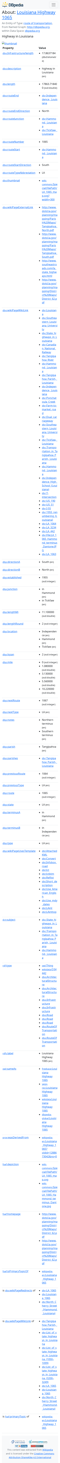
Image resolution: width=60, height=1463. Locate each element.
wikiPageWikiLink (15, 310)
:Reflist (48, 877)
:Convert (49, 858)
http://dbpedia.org (38, 27)
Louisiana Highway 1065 (28, 14)
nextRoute (11, 700)
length (9, 84)
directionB (11, 569)
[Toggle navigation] (53, 5)
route (8, 793)
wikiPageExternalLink (18, 207)
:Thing (47, 965)
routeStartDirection (17, 165)
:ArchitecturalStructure (49, 980)
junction (10, 589)
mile (8, 662)
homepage (11, 1214)
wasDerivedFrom (16, 1137)
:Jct (45, 870)
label (8, 1053)
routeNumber (13, 141)
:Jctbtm (48, 874)
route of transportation (38, 23)
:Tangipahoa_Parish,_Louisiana (49, 378)
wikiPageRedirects (18, 1290)
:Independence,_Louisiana (49, 99)
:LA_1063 (49, 554)
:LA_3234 (49, 527)
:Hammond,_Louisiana (49, 122)
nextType (11, 712)
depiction (11, 1164)
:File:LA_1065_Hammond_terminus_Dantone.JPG (49, 542)
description (12, 68)
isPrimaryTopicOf (15, 1271)
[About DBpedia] (12, 4)
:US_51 (48, 504)
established (12, 577)
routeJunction (13, 118)
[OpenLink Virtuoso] (18, 1441)
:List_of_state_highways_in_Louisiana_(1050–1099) (49, 1355)
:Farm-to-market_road (49, 409)
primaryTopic (15, 1416)
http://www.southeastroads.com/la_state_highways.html (49, 268)
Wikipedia (47, 1449)
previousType (13, 785)
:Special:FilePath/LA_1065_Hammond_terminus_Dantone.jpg (49, 1195)
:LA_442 (48, 531)
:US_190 (48, 501)
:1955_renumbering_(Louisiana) (49, 516)
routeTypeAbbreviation (19, 172)
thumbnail (11, 180)
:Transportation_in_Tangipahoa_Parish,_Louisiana (49, 455)
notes (8, 720)
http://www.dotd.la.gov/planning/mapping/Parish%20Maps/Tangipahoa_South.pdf (49, 245)
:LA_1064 (49, 523)
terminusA (11, 812)
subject (9, 919)
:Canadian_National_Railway (49, 348)
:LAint (47, 908)
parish (9, 746)
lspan (8, 654)
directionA (11, 562)
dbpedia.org (32, 31)
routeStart (11, 149)
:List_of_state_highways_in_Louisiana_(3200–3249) (49, 1374)
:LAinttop (49, 912)
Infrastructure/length (18, 53)
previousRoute (14, 773)
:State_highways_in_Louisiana (49, 337)
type (8, 843)
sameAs (9, 1068)
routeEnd (11, 95)
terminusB (11, 828)
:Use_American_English (49, 892)
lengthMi (10, 612)
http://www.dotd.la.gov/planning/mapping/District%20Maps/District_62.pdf (49, 291)
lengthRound (13, 623)
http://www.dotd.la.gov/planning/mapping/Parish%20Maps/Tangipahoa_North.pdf (49, 219)
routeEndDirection (16, 111)
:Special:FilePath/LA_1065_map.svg (49, 1172)
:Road (47, 1015)
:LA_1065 (49, 1290)
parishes (10, 758)
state (8, 804)
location (10, 631)
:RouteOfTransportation (49, 1030)
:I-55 (46, 508)
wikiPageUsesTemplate (19, 851)
